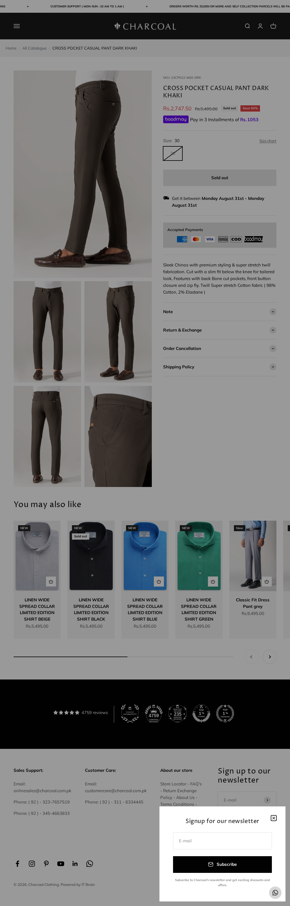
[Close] (273, 818)
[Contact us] (275, 892)
